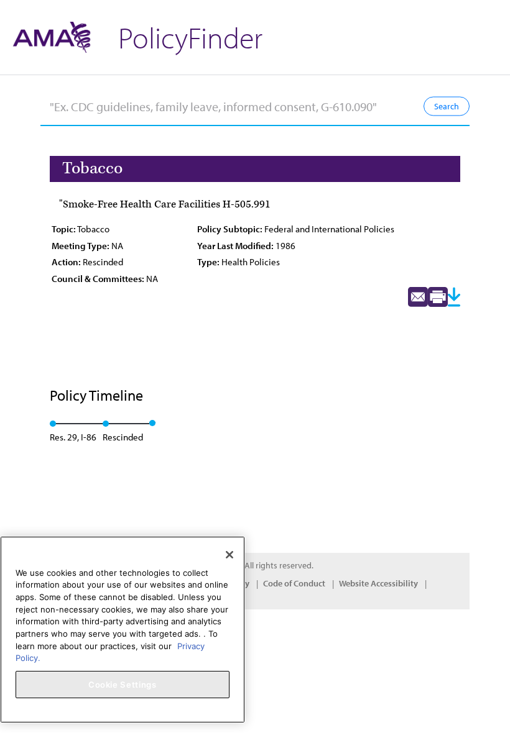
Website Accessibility (378, 583)
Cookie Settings (122, 685)
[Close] (229, 554)
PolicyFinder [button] (190, 37)
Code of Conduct (294, 583)
